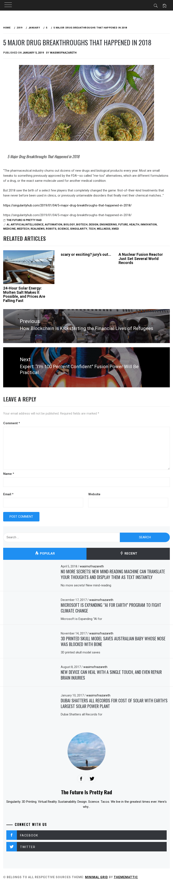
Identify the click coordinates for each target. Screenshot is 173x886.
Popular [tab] (47, 553)
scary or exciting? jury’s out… (86, 254)
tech (92, 228)
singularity (78, 228)
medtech (23, 228)
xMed (115, 228)
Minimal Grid (96, 877)
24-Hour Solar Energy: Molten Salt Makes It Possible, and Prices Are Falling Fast (24, 294)
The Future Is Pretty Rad (24, 220)
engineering (108, 224)
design (93, 224)
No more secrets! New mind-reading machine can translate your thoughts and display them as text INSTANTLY (113, 574)
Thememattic (126, 877)
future (123, 224)
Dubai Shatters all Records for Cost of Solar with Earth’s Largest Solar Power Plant (114, 703)
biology (69, 224)
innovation (149, 224)
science (63, 228)
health (134, 224)
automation (53, 224)
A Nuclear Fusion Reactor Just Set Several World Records (141, 258)
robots (51, 228)
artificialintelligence (27, 224)
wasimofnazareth (63, 52)
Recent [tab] (130, 553)
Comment (11, 423)
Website (94, 494)
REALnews (38, 228)
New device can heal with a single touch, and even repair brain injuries (111, 675)
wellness (103, 228)
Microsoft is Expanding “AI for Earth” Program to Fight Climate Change (111, 608)
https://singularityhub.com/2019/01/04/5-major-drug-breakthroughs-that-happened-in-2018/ (67, 205)
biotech (82, 224)
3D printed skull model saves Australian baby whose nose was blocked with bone (113, 641)
